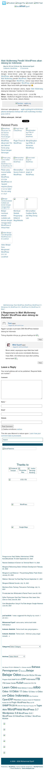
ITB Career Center (9, 683)
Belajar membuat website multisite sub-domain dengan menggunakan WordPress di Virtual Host (6, 219)
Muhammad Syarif (8, 622)
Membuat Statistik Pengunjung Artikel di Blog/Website (18, 215)
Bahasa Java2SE (26, 667)
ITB (38, 679)
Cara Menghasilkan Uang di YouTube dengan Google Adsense (22, 603)
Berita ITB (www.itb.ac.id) (22, 735)
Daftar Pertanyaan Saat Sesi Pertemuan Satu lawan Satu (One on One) (21, 598)
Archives (5, 656)
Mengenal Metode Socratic (11, 583)
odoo (36, 687)
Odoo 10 (7, 691)
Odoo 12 (27, 691)
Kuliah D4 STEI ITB (30, 683)
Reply (40, 339)
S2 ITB (32, 702)
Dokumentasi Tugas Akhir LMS (25, 723)
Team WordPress (19, 305)
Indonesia (30, 679)
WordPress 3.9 (26, 307)
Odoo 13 (34, 691)
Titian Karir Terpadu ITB (29, 706)
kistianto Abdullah (8, 629)
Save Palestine (17, 752)
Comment (4, 377)
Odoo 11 (17, 691)
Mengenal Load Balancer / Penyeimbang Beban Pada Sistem (22, 573)
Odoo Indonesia (18, 695)
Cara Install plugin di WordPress (30, 172)
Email (3, 410)
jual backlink (6, 615)
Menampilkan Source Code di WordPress (19, 172)
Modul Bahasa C (23, 688)
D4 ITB (34, 675)
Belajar (30, 670)
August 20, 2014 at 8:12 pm (15, 325)
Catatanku (6, 68)
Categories (6, 647)
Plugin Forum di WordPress (19, 141)
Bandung (23, 671)
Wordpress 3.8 (5, 307)
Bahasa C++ (18, 667)
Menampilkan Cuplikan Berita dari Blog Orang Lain (31, 214)
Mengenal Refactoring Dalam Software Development (19, 567)
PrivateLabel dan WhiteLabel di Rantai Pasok (17, 593)
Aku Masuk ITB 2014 (8, 667)
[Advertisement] (22, 34)
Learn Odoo (9, 687)
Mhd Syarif (17, 345)
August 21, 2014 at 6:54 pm (20, 347)
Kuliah (20, 683)
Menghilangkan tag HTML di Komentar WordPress (31, 144)
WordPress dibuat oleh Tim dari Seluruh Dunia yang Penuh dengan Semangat (6, 146)
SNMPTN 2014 (9, 705)
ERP (23, 679)
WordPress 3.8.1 (16, 307)
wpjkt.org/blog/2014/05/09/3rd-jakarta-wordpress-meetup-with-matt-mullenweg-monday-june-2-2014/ (22, 111)
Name (3, 402)
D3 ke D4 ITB (27, 675)
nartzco (19, 429)
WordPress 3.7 (36, 305)
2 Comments (24, 68)
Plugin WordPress (18, 702)
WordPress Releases (21, 729)
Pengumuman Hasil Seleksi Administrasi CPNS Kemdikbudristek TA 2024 (18, 557)
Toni (10, 323)
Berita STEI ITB (17, 741)
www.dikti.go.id (17, 746)
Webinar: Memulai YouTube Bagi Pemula (15, 579)
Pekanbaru (17, 700)
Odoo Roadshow (33, 696)
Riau (28, 702)
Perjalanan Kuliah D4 (27, 700)
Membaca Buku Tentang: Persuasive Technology (18, 587)
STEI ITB (20, 706)
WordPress (13, 68)
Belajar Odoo (11, 674)
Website (3, 418)
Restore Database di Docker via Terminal (15, 562)
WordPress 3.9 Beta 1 (24, 716)
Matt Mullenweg (7, 78)
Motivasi (30, 688)
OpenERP (7, 699)
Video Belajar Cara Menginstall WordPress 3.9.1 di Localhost (6, 251)
